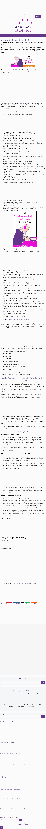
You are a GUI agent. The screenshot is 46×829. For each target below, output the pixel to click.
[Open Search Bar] (44, 35)
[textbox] (24, 215)
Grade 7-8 (17, 22)
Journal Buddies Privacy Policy (23, 824)
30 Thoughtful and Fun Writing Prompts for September (13, 808)
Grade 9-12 (23, 22)
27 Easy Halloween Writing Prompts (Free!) (10, 798)
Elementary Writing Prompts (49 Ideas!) (9, 817)
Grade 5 (30, 20)
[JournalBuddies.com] (23, 28)
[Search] (43, 682)
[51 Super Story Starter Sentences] (8, 773)
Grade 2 (15, 20)
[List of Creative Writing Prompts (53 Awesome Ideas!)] (8, 762)
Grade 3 (20, 20)
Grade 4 (25, 20)
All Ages (29, 22)
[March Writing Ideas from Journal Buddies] (8, 784)
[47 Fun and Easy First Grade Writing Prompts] (8, 752)
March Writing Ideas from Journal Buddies (10, 789)
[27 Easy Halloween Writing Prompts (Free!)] (6, 794)
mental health (21, 103)
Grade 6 (35, 20)
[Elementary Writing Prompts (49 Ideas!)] (6, 813)
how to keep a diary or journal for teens (26, 583)
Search (23, 14)
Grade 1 (10, 20)
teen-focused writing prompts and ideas (19, 319)
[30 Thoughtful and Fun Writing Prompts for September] (8, 803)
